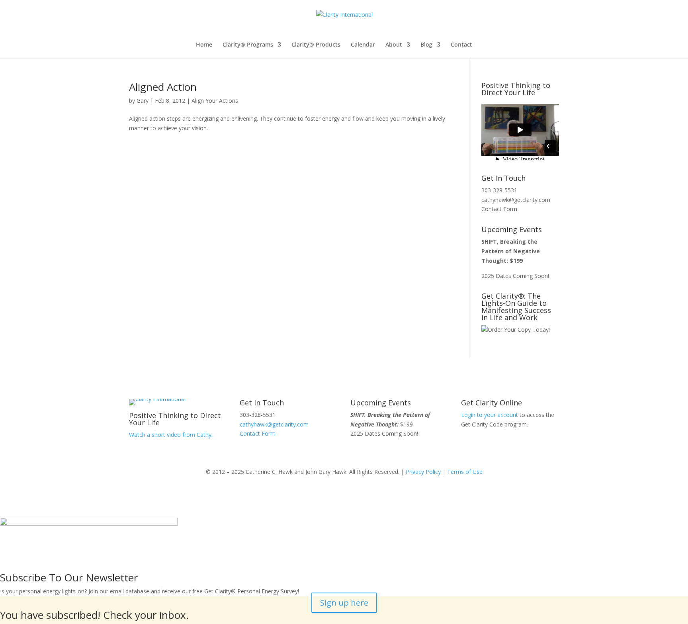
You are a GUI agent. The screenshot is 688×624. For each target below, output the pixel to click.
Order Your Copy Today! (519, 329)
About (393, 45)
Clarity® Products (315, 45)
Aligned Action (163, 87)
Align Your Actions (215, 100)
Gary (143, 100)
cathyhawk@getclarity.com (515, 199)
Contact (461, 45)
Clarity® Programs (248, 45)
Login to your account (489, 415)
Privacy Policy (423, 471)
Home (204, 45)
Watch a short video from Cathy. (171, 434)
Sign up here (344, 602)
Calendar (363, 45)
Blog (426, 45)
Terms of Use (465, 471)
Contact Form (499, 209)
